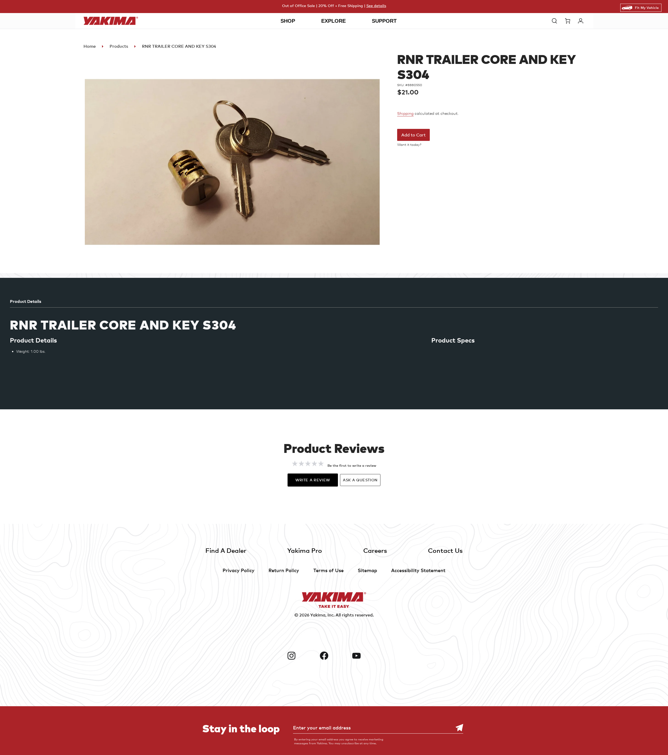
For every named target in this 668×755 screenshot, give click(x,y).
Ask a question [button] (360, 480)
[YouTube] (366, 655)
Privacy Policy (238, 570)
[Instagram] (301, 655)
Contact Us (445, 550)
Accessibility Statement (418, 570)
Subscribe (456, 728)
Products (119, 46)
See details (376, 5)
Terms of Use (328, 570)
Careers (375, 550)
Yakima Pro (304, 550)
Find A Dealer (225, 550)
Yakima (317, 615)
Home (90, 46)
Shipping (405, 113)
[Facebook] (334, 655)
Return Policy (284, 570)
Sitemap (367, 570)
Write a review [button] (312, 480)
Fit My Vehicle (647, 7)
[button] (556, 20)
